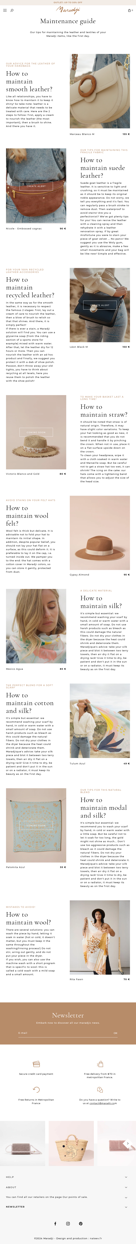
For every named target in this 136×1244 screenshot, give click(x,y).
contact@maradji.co (102, 1103)
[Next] (127, 1143)
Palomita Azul (15, 867)
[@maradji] (22, 1143)
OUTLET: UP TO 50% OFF (68, 2)
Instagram (68, 1223)
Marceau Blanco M (82, 134)
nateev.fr (96, 1238)
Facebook (55, 1223)
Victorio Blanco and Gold (22, 473)
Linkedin (80, 1223)
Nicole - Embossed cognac (24, 228)
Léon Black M (79, 346)
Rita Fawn (76, 979)
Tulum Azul (77, 763)
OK (115, 1033)
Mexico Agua (14, 668)
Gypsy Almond (79, 574)
